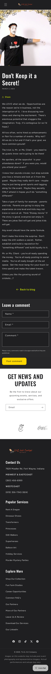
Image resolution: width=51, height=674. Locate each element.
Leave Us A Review (15, 617)
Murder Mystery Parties (17, 560)
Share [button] (8, 97)
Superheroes (12, 541)
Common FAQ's (13, 598)
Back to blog (27, 289)
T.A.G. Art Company (29, 652)
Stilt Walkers (12, 535)
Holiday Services (14, 554)
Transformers (12, 522)
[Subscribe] (42, 407)
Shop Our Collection (15, 579)
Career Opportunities (16, 591)
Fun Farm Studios (14, 585)
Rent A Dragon (13, 509)
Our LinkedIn (12, 629)
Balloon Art (11, 547)
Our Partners (12, 604)
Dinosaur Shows (13, 516)
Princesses (11, 528)
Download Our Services (17, 623)
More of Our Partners (16, 610)
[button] (6, 5)
